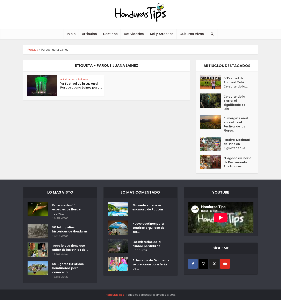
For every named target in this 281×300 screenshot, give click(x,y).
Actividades (134, 34)
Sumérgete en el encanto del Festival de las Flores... (236, 124)
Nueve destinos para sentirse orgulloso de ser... (148, 228)
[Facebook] (193, 264)
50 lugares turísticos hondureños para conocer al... (68, 268)
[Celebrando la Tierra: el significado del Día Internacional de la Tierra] (212, 100)
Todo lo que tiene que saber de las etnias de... (70, 248)
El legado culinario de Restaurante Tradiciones (237, 162)
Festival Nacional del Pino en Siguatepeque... (237, 144)
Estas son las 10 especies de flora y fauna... (66, 209)
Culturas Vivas (192, 34)
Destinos (110, 34)
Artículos (89, 34)
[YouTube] (225, 264)
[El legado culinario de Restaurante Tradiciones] (212, 162)
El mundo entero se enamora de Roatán (147, 207)
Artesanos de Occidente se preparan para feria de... (151, 264)
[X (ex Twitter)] (214, 264)
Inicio (71, 34)
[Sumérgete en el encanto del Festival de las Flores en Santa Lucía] (212, 122)
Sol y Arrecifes (161, 34)
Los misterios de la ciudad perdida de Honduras (146, 246)
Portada (32, 49)
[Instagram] (203, 264)
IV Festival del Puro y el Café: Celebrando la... (236, 82)
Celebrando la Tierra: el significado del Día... (235, 103)
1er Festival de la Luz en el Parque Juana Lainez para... (81, 86)
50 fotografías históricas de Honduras (70, 229)
